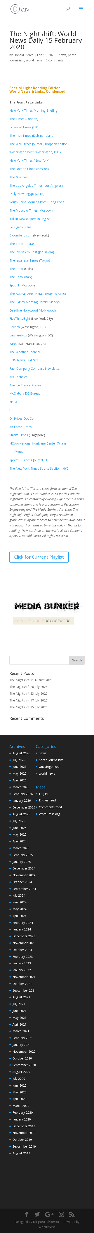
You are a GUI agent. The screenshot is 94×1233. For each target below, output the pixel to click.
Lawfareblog (18, 335)
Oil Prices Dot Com (23, 418)
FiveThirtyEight (19, 318)
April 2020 (19, 1099)
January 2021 (21, 1045)
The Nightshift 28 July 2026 (28, 687)
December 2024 (23, 868)
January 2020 (21, 1119)
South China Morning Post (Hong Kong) (37, 202)
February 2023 (22, 956)
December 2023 (23, 936)
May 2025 (19, 834)
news (62, 55)
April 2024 (19, 916)
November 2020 (23, 1051)
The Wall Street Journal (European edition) (39, 144)
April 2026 (19, 780)
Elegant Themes (46, 1222)
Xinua (13, 402)
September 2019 (24, 1146)
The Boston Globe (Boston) (29, 169)
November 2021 (23, 977)
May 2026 (19, 773)
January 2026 (21, 800)
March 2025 (20, 848)
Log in (43, 794)
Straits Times (19, 435)
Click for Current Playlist (39, 557)
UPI (11, 410)
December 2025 (23, 807)
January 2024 (21, 929)
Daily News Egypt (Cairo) (26, 194)
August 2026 (21, 753)
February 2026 (22, 794)
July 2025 (18, 821)
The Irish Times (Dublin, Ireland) (31, 135)
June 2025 (19, 828)
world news (34, 60)
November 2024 (23, 875)
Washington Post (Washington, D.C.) (35, 152)
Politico (14, 327)
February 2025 (22, 855)
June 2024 (19, 902)
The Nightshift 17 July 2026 (28, 700)
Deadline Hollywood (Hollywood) (32, 310)
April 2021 (19, 1024)
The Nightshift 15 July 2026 (28, 707)
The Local (16, 269)
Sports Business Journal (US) (29, 460)
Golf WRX (16, 452)
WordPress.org (49, 814)
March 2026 (20, 787)
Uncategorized (49, 766)
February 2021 (22, 1038)
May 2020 (19, 1092)
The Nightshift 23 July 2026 (28, 693)
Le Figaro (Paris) (21, 227)
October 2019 (22, 1139)
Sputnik (14, 285)
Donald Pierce (23, 55)
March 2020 (20, 1106)
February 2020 (22, 1112)
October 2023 (22, 950)
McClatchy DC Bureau (24, 393)
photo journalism (51, 760)
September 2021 (24, 990)
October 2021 (22, 984)
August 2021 (21, 997)
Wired (13, 343)
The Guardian (18, 177)
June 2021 (19, 1011)
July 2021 (18, 1004)
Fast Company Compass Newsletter (35, 368)
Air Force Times (20, 427)
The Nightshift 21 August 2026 (30, 680)
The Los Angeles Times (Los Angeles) (36, 185)
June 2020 (19, 1085)
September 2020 (24, 1065)
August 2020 (21, 1072)
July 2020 (18, 1078)
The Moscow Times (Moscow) (31, 210)
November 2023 (23, 943)
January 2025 (21, 862)
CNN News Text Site (23, 360)
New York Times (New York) (29, 160)
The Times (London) (23, 119)
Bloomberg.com (20, 235)
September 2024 (24, 889)
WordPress (47, 1227)
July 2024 (18, 895)
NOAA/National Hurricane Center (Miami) (38, 443)
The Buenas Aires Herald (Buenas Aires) (37, 294)
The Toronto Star (21, 244)
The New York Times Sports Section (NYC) (39, 468)
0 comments (55, 60)
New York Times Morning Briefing (33, 110)
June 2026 (19, 766)
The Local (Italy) (20, 277)
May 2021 (19, 1017)
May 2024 (19, 909)
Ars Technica (19, 377)
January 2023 (21, 963)
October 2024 (22, 882)
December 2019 (23, 1126)
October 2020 (22, 1058)
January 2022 (21, 970)
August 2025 (21, 814)
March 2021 (20, 1031)
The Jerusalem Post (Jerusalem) (31, 252)
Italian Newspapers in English (29, 219)
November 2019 (23, 1133)
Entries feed (47, 800)
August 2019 (21, 1153)
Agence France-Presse (25, 385)
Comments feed (50, 807)
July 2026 (18, 760)
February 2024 (22, 923)
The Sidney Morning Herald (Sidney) (34, 302)
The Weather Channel (24, 352)
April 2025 (19, 841)
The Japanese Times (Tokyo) (29, 260)
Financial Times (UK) (23, 127)
